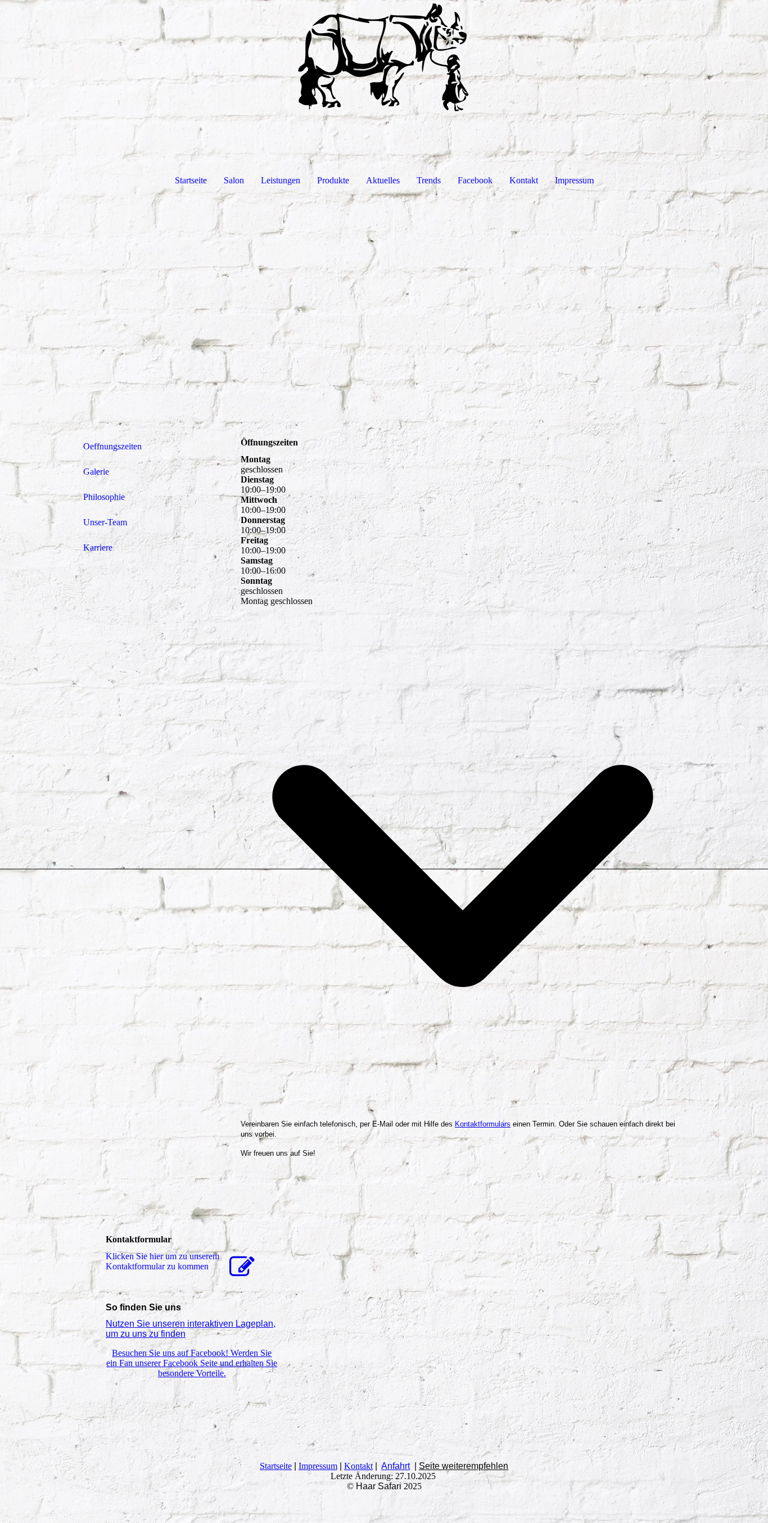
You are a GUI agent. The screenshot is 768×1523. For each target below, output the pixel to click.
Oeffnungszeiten (112, 446)
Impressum (574, 180)
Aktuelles (383, 180)
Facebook (475, 180)
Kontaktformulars (483, 1124)
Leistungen (280, 180)
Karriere (97, 547)
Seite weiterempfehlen (463, 1466)
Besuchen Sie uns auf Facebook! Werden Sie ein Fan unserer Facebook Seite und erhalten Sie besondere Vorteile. (191, 1363)
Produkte (333, 180)
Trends (429, 180)
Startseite (191, 180)
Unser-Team (105, 522)
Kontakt (523, 180)
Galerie (96, 471)
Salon (234, 180)
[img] (384, 56)
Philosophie (104, 497)
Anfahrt (395, 1466)
